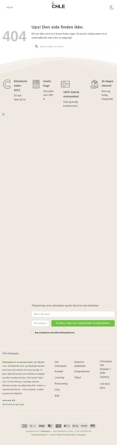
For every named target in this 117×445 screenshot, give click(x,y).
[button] (7, 7)
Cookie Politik (55, 435)
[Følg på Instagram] (108, 396)
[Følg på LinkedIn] (102, 402)
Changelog (81, 435)
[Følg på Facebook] (102, 396)
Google (21, 404)
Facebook (10, 404)
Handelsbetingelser (39, 435)
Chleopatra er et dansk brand (17, 362)
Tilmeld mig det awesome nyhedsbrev (83, 323)
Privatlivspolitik (69, 435)
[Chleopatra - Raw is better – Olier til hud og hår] (58, 7)
